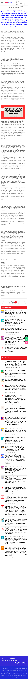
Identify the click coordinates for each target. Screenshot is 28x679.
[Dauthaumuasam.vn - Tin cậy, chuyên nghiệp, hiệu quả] (9, 2)
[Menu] (2, 2)
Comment (7, 382)
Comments (8, 414)
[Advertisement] (14, 574)
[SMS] (26, 342)
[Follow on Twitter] (23, 663)
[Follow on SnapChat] (21, 663)
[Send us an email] (26, 663)
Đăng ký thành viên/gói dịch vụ (21, 4)
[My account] (26, 4)
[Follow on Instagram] (18, 663)
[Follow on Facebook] (16, 663)
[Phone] (26, 339)
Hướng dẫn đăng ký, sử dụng (17, 4)
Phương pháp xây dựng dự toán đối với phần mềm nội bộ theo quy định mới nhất (15, 380)
